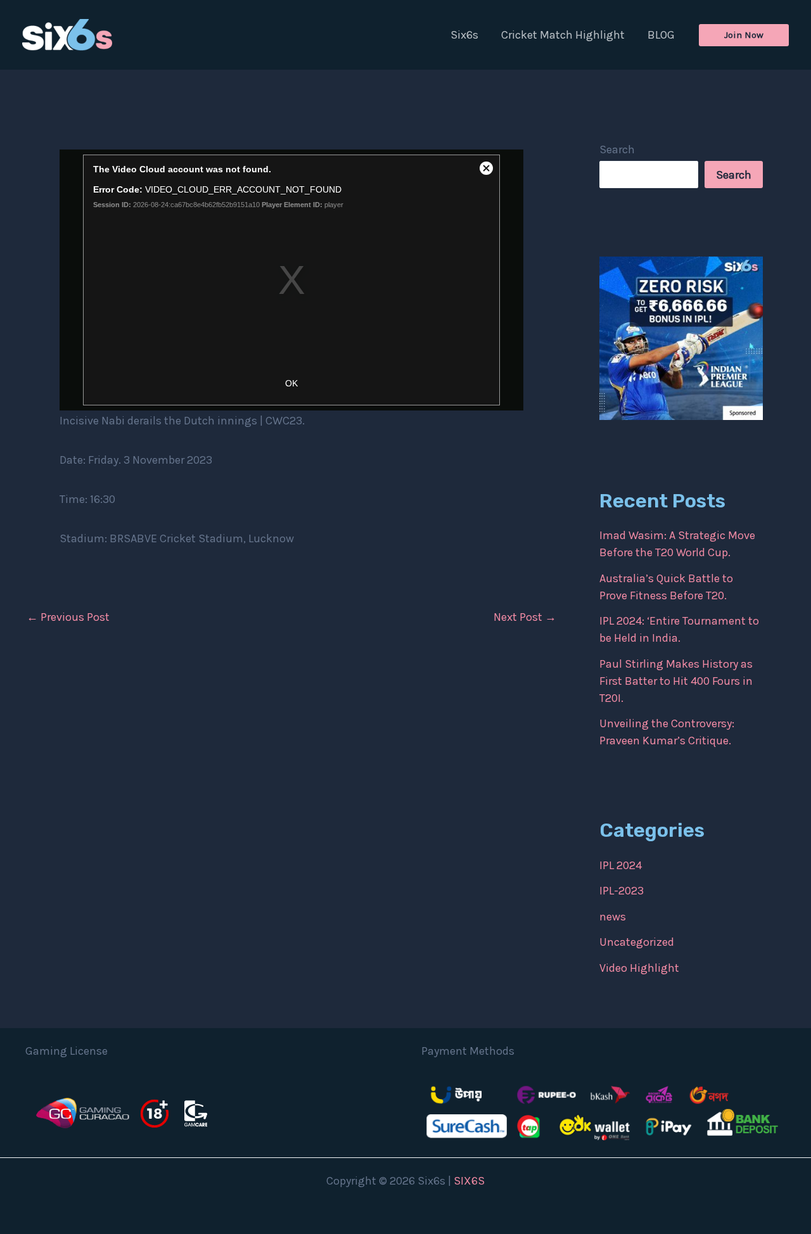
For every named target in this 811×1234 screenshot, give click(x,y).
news (612, 917)
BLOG (661, 35)
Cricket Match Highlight (563, 35)
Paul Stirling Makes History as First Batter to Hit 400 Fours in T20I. (676, 681)
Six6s (464, 35)
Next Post (525, 617)
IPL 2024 (620, 865)
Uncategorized (636, 942)
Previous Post (68, 617)
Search (617, 149)
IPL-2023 (621, 891)
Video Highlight (639, 968)
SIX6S (469, 1181)
